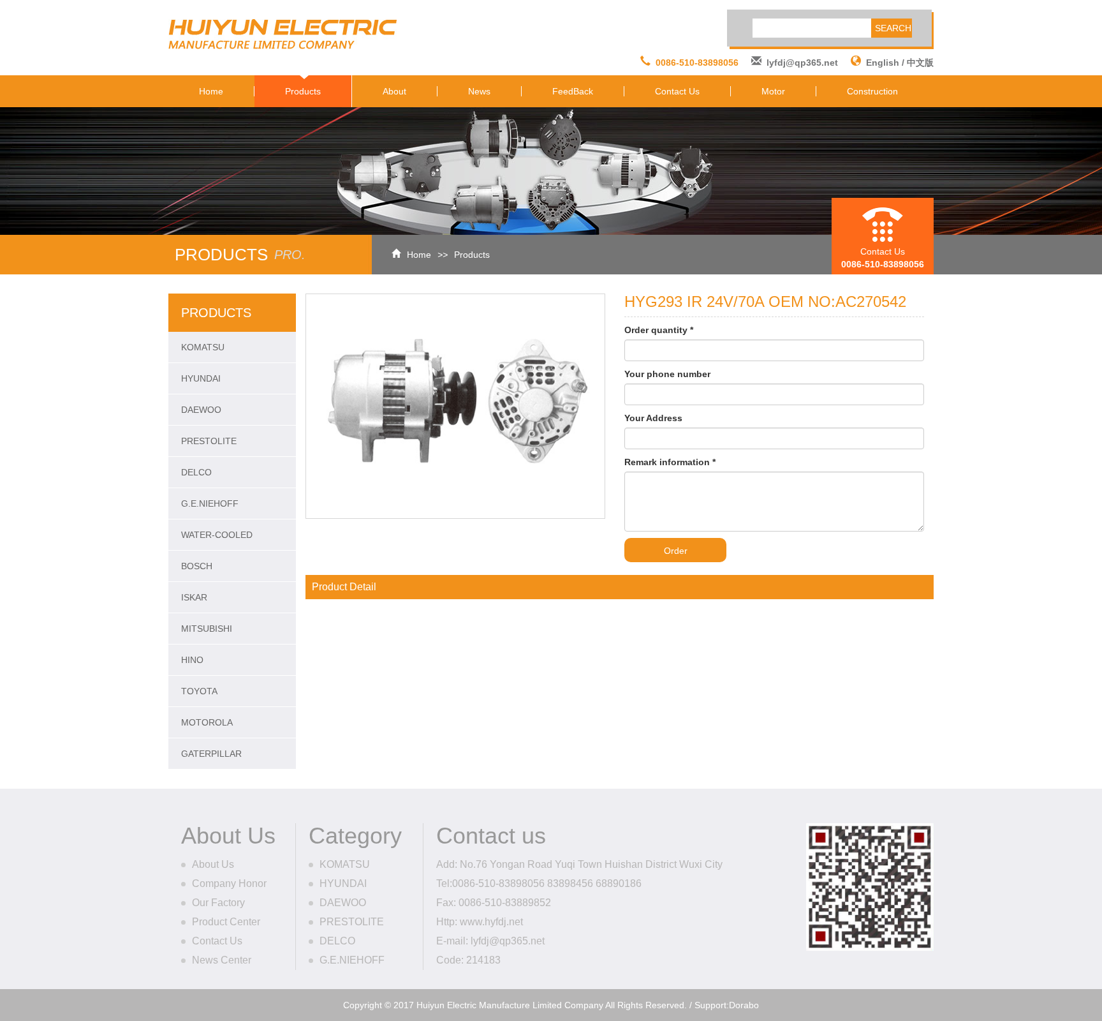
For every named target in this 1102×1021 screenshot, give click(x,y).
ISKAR (194, 597)
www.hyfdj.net (491, 921)
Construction (872, 91)
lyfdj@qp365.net (802, 62)
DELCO (196, 472)
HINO (192, 660)
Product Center (226, 921)
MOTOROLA (207, 722)
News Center (221, 960)
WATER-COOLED (217, 535)
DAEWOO (201, 410)
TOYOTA (199, 691)
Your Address (653, 418)
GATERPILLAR (211, 754)
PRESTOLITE (209, 441)
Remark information (670, 462)
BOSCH (196, 566)
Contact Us (677, 91)
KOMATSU (202, 347)
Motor (773, 91)
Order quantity (658, 330)
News (479, 91)
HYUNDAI (201, 378)
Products (303, 91)
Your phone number (667, 374)
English (882, 62)
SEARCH (893, 28)
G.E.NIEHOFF (210, 503)
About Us (213, 864)
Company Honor (229, 883)
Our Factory (218, 902)
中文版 (920, 62)
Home (211, 91)
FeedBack (572, 91)
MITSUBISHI (206, 628)
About (394, 91)
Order (675, 551)
